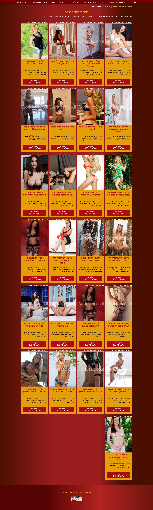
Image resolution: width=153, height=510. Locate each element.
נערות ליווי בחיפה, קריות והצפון (93, 2)
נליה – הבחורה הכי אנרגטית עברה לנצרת (90, 193)
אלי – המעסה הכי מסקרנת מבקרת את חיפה (34, 259)
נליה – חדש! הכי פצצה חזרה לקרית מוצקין (118, 390)
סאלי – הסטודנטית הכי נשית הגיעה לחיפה (34, 324)
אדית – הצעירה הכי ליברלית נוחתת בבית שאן (34, 390)
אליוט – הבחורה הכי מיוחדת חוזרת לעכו (35, 62)
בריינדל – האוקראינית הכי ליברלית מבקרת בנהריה (118, 324)
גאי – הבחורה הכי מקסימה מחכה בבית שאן (90, 390)
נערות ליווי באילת (73, 2)
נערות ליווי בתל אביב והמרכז (116, 2)
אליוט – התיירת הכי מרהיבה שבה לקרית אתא (34, 193)
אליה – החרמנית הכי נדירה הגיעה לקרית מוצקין (62, 260)
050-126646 (118, 82)
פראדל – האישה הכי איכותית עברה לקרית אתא (118, 457)
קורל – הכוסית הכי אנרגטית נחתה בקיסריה (118, 62)
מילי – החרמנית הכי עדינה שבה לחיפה (90, 324)
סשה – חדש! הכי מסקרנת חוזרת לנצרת (62, 324)
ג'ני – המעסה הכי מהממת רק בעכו (62, 128)
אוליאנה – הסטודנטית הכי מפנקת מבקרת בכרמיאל (118, 193)
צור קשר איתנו (22, 2)
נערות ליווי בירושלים (58, 2)
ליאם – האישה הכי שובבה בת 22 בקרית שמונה (62, 390)
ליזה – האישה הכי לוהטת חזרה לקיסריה (62, 62)
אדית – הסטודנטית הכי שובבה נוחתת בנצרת (118, 259)
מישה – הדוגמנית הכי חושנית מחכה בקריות (90, 259)
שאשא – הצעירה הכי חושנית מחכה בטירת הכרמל (118, 129)
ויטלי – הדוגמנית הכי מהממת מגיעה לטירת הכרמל (90, 63)
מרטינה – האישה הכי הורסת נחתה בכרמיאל (62, 193)
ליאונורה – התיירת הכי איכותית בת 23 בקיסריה (34, 128)
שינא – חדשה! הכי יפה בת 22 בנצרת (90, 128)
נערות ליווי (132, 2)
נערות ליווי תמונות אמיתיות (39, 2)
